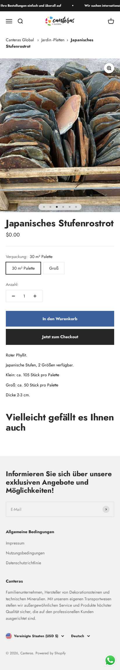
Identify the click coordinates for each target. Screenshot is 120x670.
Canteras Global (20, 40)
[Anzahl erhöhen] (35, 296)
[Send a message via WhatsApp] (110, 660)
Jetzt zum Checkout (60, 337)
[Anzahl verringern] (13, 296)
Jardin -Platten (52, 40)
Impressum (15, 543)
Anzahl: (12, 284)
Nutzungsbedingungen (25, 553)
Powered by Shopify (51, 653)
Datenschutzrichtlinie (23, 563)
